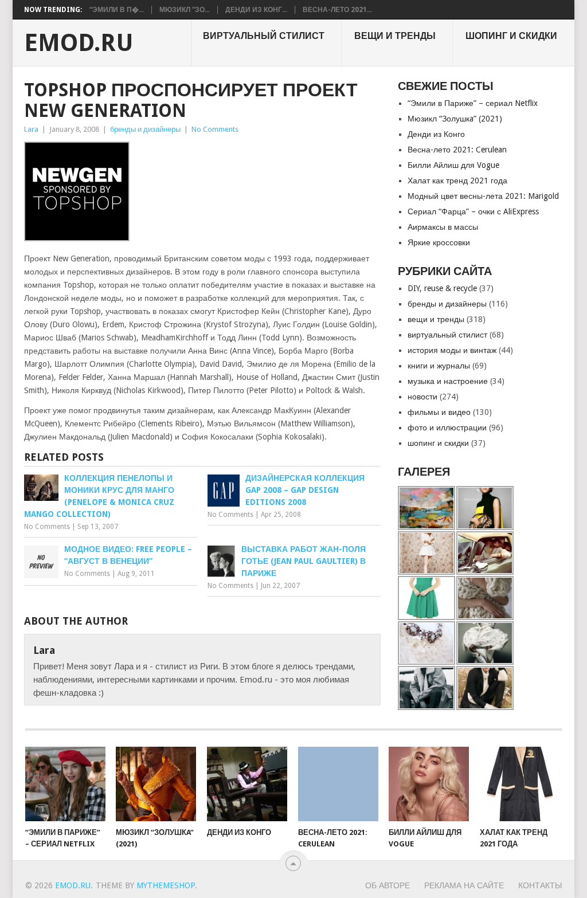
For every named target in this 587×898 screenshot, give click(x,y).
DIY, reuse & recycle (442, 288)
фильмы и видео (439, 412)
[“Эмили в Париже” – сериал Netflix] (65, 784)
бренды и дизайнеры (145, 129)
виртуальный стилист (263, 35)
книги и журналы (439, 365)
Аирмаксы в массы (443, 227)
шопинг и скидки (511, 35)
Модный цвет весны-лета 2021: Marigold (483, 196)
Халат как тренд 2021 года (457, 180)
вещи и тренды (395, 35)
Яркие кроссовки (439, 242)
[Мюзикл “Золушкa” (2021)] (156, 784)
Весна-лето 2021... (337, 10)
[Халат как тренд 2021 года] (520, 784)
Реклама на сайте (464, 885)
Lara (31, 129)
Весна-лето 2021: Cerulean (457, 149)
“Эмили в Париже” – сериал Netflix (473, 103)
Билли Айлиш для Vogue (453, 165)
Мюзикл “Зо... (184, 10)
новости (422, 396)
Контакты (540, 885)
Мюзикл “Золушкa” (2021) (455, 118)
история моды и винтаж (452, 350)
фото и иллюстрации (447, 427)
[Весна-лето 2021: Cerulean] (338, 784)
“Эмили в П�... (116, 10)
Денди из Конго (436, 134)
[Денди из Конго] (247, 784)
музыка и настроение (448, 381)
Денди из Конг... (256, 10)
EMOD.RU (79, 43)
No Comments (214, 129)
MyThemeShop (165, 885)
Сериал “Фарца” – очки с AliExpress (473, 211)
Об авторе (387, 885)
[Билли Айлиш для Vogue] (429, 784)
